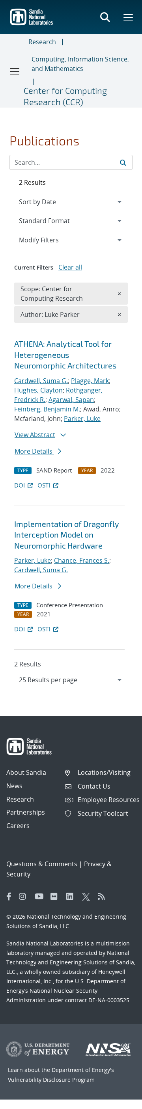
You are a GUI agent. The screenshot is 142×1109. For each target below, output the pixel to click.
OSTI (43, 485)
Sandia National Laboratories (44, 943)
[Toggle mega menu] (128, 17)
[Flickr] (56, 896)
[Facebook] (9, 896)
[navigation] (71, 680)
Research (42, 41)
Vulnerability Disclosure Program (51, 1079)
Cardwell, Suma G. (41, 380)
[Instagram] (25, 896)
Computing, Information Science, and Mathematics (80, 64)
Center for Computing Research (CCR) (65, 96)
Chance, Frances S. (81, 560)
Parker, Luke (82, 418)
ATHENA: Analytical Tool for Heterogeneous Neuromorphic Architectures (65, 354)
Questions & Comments (41, 864)
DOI (19, 485)
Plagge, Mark (90, 380)
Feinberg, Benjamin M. (47, 409)
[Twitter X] (88, 896)
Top (118, 1100)
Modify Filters (49, 239)
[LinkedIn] (72, 896)
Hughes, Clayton (38, 390)
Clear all (70, 267)
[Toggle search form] (105, 17)
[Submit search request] (123, 162)
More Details (34, 451)
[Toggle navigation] (15, 71)
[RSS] (104, 896)
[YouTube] (41, 896)
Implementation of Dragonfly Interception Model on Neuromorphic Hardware (66, 534)
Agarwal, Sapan (71, 399)
